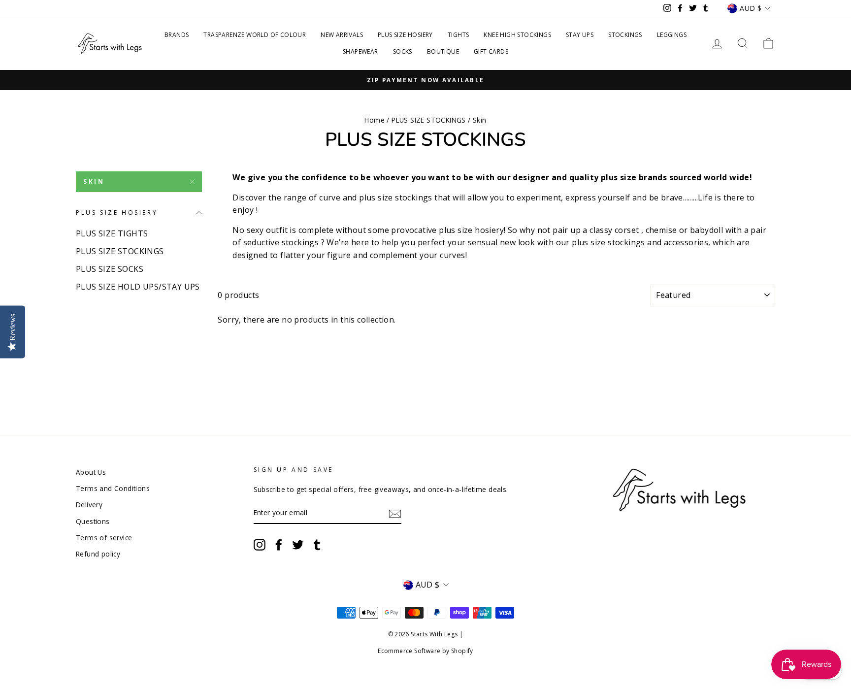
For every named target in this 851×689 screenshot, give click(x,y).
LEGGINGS (672, 35)
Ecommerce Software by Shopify (425, 651)
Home (374, 120)
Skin (93, 181)
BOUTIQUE (443, 51)
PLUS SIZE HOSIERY (405, 35)
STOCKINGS (625, 35)
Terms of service (104, 537)
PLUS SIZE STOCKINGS (429, 120)
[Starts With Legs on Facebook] (279, 545)
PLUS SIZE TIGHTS (112, 233)
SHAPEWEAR (360, 51)
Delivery (89, 504)
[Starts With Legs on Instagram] (259, 545)
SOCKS (402, 51)
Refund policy (98, 553)
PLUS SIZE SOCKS (109, 268)
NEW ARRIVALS (342, 35)
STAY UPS (579, 35)
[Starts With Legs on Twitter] (298, 545)
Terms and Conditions (113, 488)
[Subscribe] (395, 513)
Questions (93, 521)
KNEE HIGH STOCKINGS (517, 35)
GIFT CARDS (491, 51)
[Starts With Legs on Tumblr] (317, 545)
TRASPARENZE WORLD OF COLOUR (254, 35)
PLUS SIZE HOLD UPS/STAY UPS (138, 286)
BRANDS (176, 35)
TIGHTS (458, 35)
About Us (91, 472)
